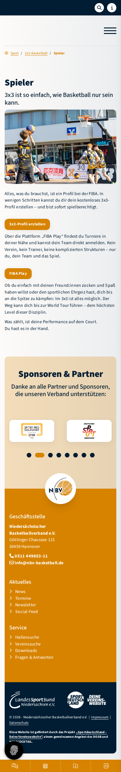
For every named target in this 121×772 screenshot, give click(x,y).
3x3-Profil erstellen (27, 224)
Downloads (26, 650)
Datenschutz (19, 722)
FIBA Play (18, 273)
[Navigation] (107, 30)
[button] (29, 455)
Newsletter (25, 605)
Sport (15, 53)
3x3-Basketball (36, 53)
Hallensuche (27, 637)
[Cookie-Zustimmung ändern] (14, 750)
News (20, 591)
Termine (23, 598)
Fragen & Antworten (34, 657)
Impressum (100, 717)
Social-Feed (26, 611)
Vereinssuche (28, 644)
